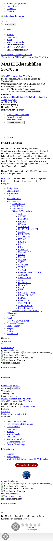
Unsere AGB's (13, 426)
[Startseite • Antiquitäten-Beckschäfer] (13, 16)
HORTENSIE (24, 282)
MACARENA (24, 252)
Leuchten (11, 318)
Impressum (12, 37)
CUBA (21, 231)
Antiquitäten (12, 188)
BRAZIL (22, 221)
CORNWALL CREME (28, 229)
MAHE (21, 254)
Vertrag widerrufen (15, 439)
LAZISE (22, 242)
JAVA (20, 290)
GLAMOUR (24, 236)
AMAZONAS (24, 277)
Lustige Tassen (13, 326)
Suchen (12, 24)
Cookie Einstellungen (16, 444)
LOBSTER (23, 249)
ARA (20, 280)
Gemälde (11, 315)
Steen (21, 110)
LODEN (22, 298)
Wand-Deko (17, 206)
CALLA (22, 224)
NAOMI (22, 259)
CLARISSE (23, 226)
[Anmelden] (2, 512)
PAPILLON (23, 300)
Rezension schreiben (16, 117)
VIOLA (21, 267)
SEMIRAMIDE (25, 305)
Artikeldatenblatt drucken (18, 114)
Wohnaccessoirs (14, 201)
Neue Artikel (12, 333)
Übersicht (5, 178)
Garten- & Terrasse (15, 323)
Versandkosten (28, 89)
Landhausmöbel (14, 191)
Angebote (11, 331)
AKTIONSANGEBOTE (18, 321)
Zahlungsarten (13, 456)
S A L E (10, 196)
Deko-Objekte (18, 203)
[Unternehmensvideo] (26, 496)
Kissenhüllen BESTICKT (29, 272)
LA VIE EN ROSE (27, 293)
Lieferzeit (11, 436)
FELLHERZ (24, 234)
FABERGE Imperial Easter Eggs (27, 310)
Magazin (11, 328)
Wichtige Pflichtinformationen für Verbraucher (27, 459)
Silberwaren (12, 313)
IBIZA (21, 287)
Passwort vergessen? (10, 385)
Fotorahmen (17, 208)
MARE (21, 257)
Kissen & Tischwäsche (22, 211)
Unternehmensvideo (16, 442)
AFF (20, 214)
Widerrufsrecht (13, 434)
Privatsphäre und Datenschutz (20, 424)
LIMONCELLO (25, 295)
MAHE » (5, 411)
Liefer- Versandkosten (16, 421)
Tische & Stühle (14, 198)
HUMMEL (23, 285)
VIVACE (22, 270)
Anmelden (16, 388)
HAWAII (22, 239)
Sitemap (10, 454)
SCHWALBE (24, 303)
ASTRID (22, 216)
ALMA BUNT (25, 275)
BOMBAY (23, 219)
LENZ (21, 244)
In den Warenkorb (33, 92)
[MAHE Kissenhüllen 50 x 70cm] (16, 76)
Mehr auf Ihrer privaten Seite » (15, 414)
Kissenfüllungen (25, 308)
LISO (20, 247)
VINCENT (23, 264)
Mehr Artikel (7, 347)
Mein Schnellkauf (15, 119)
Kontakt (10, 34)
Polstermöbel (12, 193)
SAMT (21, 262)
